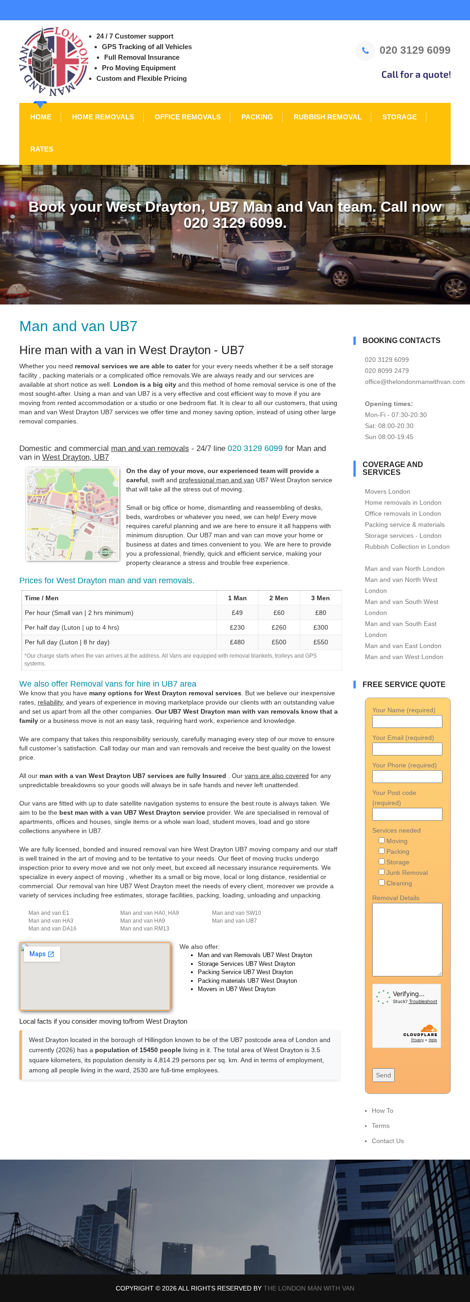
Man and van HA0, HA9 (149, 913)
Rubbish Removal (327, 117)
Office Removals (187, 117)
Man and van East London (403, 645)
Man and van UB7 (234, 921)
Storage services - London (403, 535)
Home (39, 117)
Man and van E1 (48, 913)
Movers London (387, 491)
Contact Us (388, 1140)
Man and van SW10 (236, 913)
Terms (381, 1125)
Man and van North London (405, 568)
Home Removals (102, 117)
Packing (256, 117)
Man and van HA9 (142, 921)
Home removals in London (403, 502)
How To (382, 1110)
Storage (398, 117)
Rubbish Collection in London (407, 546)
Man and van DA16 (52, 928)
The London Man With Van (308, 1288)
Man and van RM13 (144, 928)
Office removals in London (403, 513)
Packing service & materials (405, 524)
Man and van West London (404, 656)
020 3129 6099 (415, 50)
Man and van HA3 (50, 921)
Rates (40, 149)
